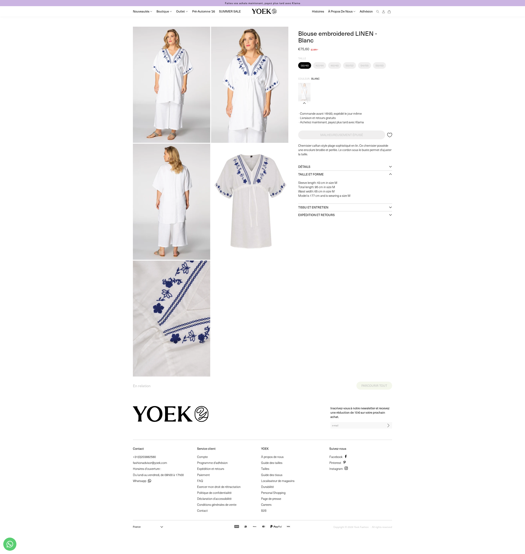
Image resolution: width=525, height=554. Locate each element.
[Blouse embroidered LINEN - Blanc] (304, 92)
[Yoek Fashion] (264, 11)
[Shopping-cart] (389, 11)
